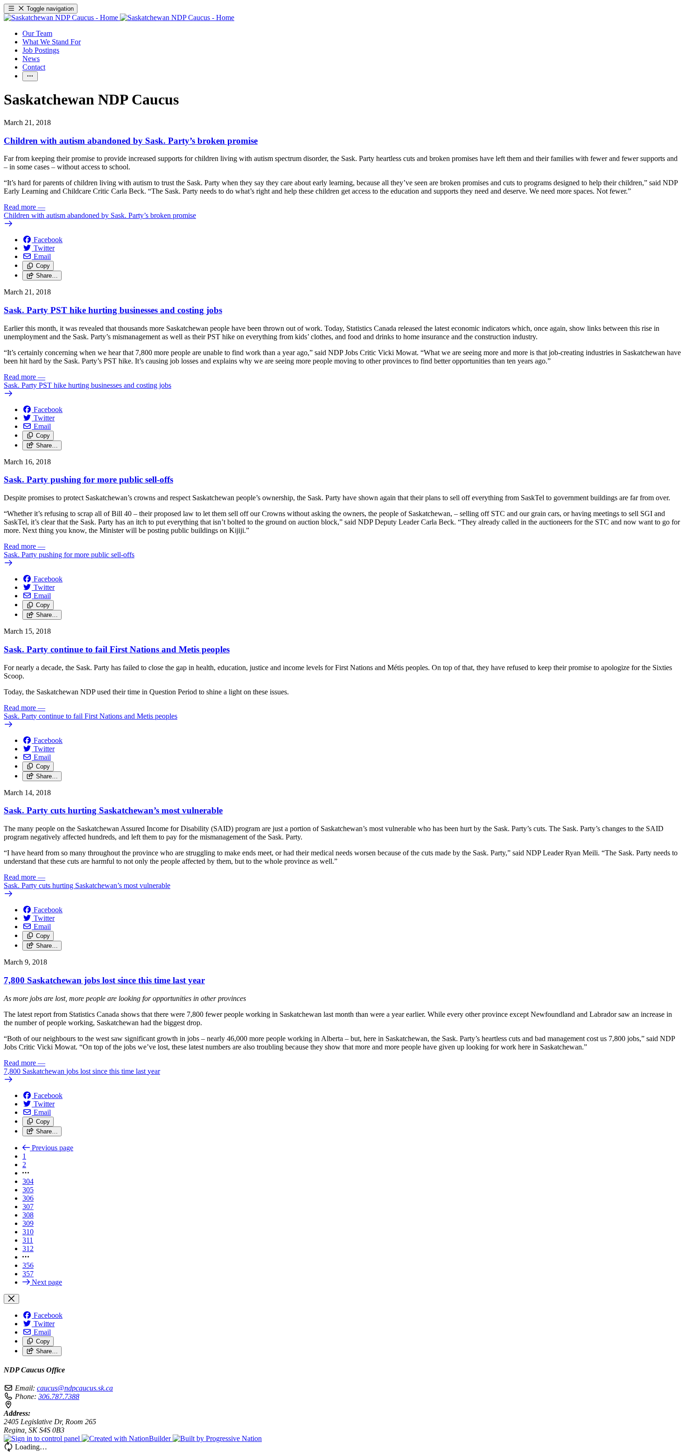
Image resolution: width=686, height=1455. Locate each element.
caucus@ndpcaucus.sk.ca (75, 1388)
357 (28, 1274)
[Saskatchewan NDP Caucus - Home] (119, 17)
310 (28, 1232)
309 (28, 1223)
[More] (30, 76)
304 (28, 1181)
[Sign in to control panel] (43, 1438)
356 (28, 1265)
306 (28, 1198)
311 (27, 1240)
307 (28, 1206)
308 (28, 1215)
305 (28, 1190)
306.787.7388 (58, 1396)
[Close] (11, 1299)
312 (28, 1248)
